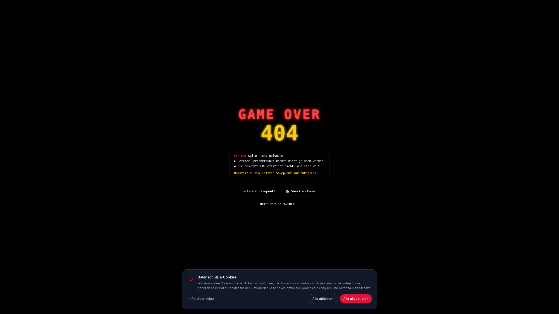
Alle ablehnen (323, 298)
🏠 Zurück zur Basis (301, 191)
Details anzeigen (204, 298)
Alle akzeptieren (355, 298)
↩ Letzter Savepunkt (259, 191)
